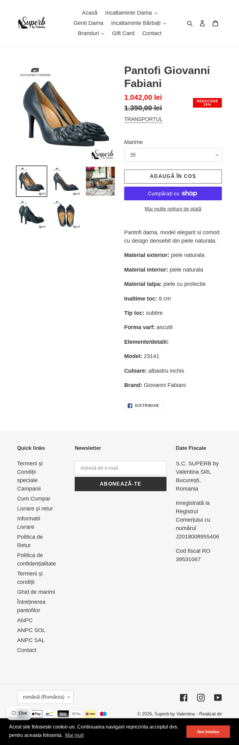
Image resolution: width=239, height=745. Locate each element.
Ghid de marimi (36, 592)
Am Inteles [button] (208, 731)
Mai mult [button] (74, 735)
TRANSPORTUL (143, 119)
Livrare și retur (35, 508)
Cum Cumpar (33, 499)
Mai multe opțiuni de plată (173, 209)
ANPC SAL (31, 640)
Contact (26, 650)
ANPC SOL (31, 630)
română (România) (43, 697)
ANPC (25, 620)
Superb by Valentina (174, 713)
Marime (133, 142)
